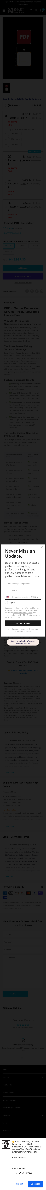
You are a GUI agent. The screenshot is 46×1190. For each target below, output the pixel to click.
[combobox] (15, 1173)
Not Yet (19, 1184)
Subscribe (35, 1184)
